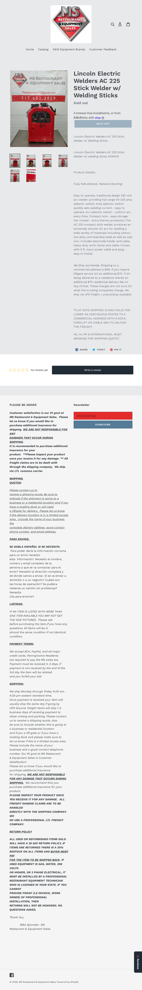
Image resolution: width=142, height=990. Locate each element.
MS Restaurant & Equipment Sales (37, 982)
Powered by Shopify (68, 982)
